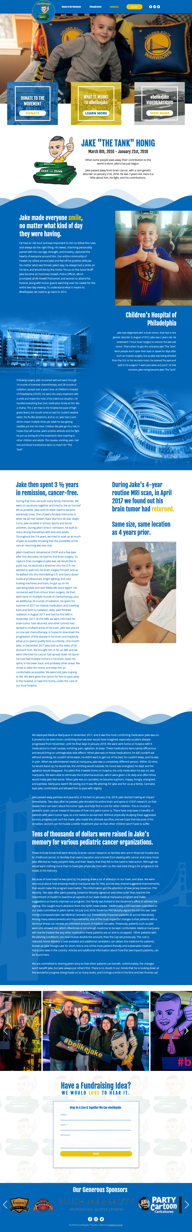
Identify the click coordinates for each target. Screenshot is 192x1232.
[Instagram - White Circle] (154, 6)
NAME (63, 1115)
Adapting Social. (115, 1225)
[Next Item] (186, 1031)
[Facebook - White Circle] (150, 6)
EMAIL (63, 1125)
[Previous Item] (5, 1031)
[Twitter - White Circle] (158, 6)
